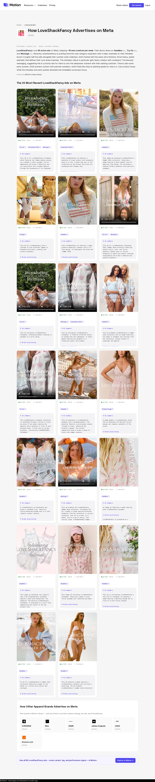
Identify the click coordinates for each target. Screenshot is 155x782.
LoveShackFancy (25, 50)
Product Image (107, 409)
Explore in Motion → (125, 760)
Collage (23, 234)
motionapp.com (13, 781)
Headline (105, 147)
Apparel (31, 35)
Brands (19, 25)
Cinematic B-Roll (34, 147)
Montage (46, 147)
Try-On (23, 147)
